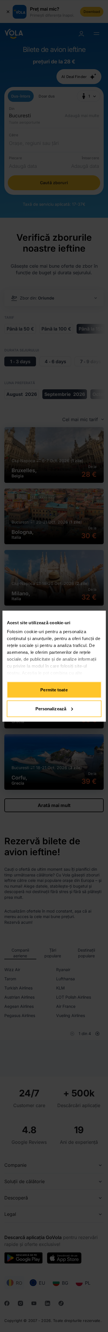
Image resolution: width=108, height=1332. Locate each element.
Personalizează (50, 708)
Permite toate (53, 689)
